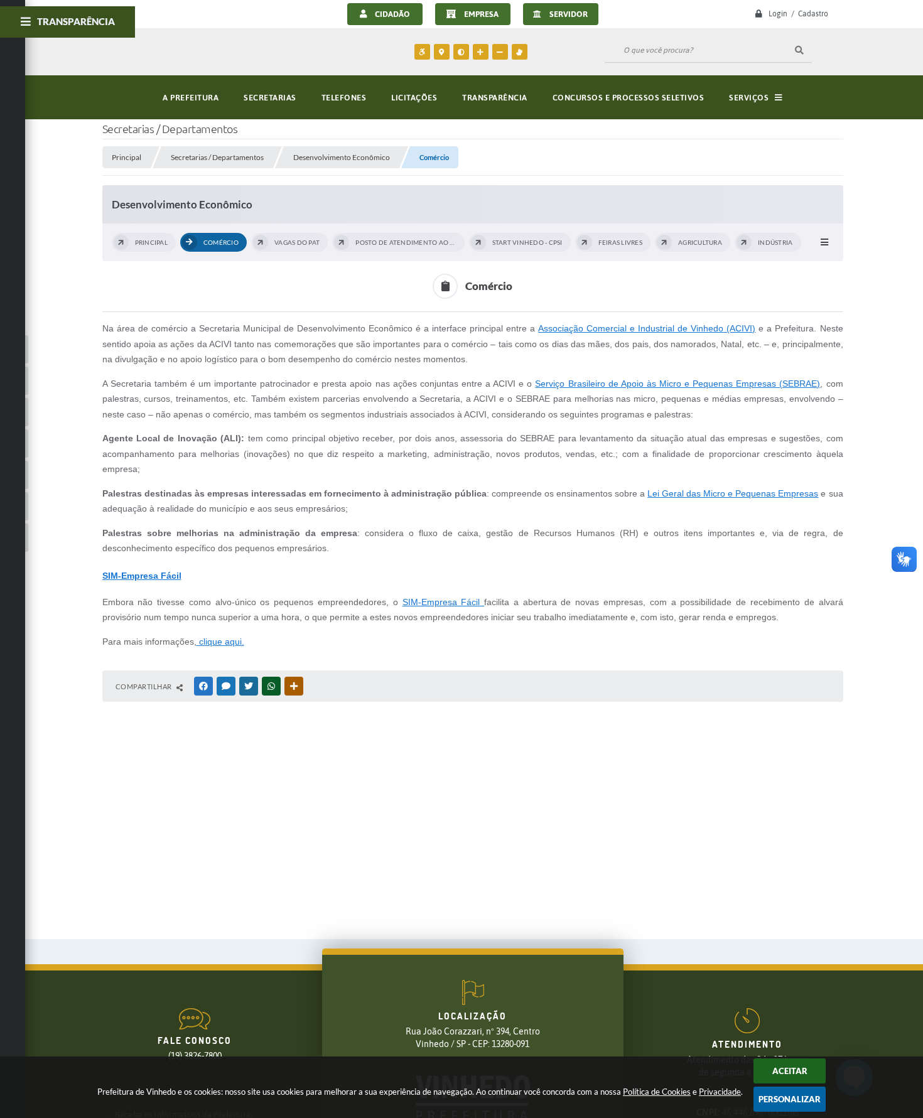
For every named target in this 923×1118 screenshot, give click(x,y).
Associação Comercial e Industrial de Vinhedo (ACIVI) (646, 328)
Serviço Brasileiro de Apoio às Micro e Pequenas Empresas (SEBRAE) (677, 384)
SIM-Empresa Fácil (443, 602)
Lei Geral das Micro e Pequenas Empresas (732, 493)
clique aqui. (220, 642)
